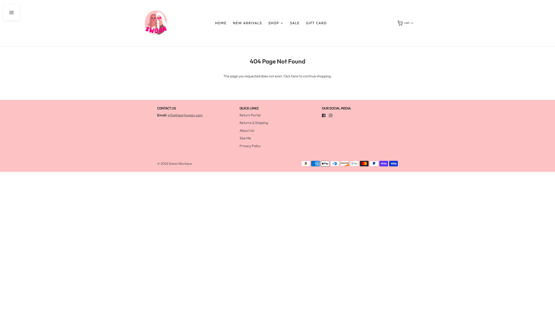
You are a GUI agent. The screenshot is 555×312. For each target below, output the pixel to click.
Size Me (245, 138)
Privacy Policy (250, 146)
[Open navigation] (11, 12)
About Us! (247, 130)
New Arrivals (247, 23)
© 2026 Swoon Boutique (174, 163)
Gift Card (316, 23)
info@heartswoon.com (185, 115)
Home (221, 23)
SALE (295, 23)
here (294, 76)
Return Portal (250, 115)
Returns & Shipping (254, 122)
